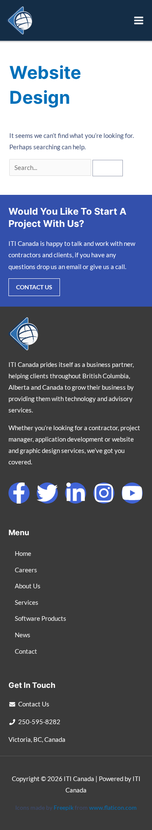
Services (26, 602)
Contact (26, 651)
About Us (28, 586)
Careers (26, 570)
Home (23, 553)
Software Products (40, 618)
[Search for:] (50, 167)
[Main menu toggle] (139, 20)
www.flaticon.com (113, 807)
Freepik (63, 807)
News (22, 635)
